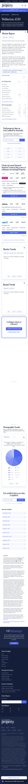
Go (24, 701)
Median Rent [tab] (6, 288)
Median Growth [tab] (13, 253)
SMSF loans (14, 72)
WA (8, 154)
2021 (17, 483)
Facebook (4, 730)
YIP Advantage (8, 1)
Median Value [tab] (6, 253)
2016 (11, 483)
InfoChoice (24, 765)
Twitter (9, 730)
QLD (8, 151)
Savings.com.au (18, 765)
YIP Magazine (15, 1)
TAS (19, 157)
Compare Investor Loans (14, 328)
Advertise (21, 1)
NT (19, 154)
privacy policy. (20, 503)
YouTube (19, 730)
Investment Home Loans (12, 10)
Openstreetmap (6, 622)
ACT (8, 157)
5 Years (14, 276)
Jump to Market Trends (7, 101)
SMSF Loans (23, 10)
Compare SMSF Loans (14, 332)
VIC (19, 148)
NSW (8, 148)
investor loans (6, 72)
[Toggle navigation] (25, 5)
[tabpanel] (14, 53)
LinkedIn (14, 730)
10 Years (19, 276)
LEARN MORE (14, 643)
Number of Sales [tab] (20, 253)
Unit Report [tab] (11, 37)
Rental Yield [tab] (12, 288)
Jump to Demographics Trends (9, 119)
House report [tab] (5, 37)
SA (19, 151)
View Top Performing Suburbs (14, 143)
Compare (23, 217)
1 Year (8, 276)
